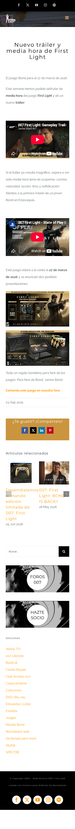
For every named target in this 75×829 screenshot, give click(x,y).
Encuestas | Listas (18, 704)
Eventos (11, 711)
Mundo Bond (15, 725)
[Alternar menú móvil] (67, 18)
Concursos (13, 690)
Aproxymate (59, 785)
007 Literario (15, 656)
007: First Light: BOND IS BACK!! (52, 496)
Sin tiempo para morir (21, 738)
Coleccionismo (16, 683)
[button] (9, 494)
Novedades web (17, 731)
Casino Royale (16, 669)
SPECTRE (12, 752)
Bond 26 (12, 663)
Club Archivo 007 (18, 676)
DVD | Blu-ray (15, 697)
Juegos (11, 718)
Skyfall (10, 745)
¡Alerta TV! (13, 649)
